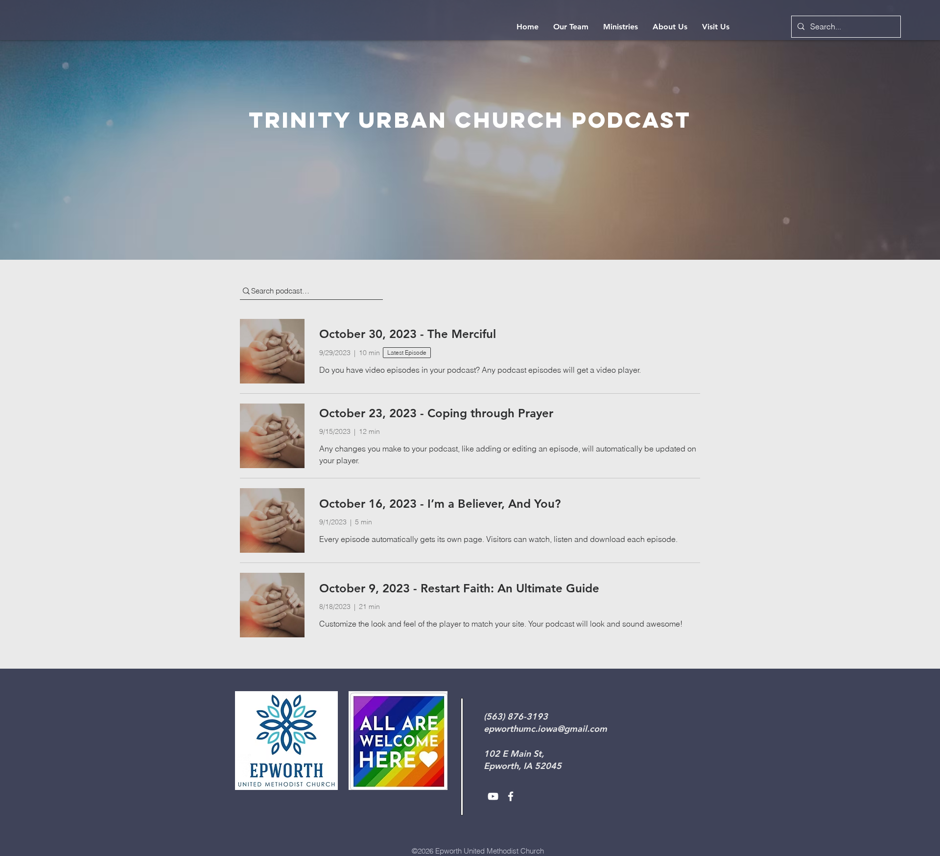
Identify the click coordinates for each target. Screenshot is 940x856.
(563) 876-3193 (516, 716)
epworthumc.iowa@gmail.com (545, 728)
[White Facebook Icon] (510, 796)
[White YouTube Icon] (493, 796)
